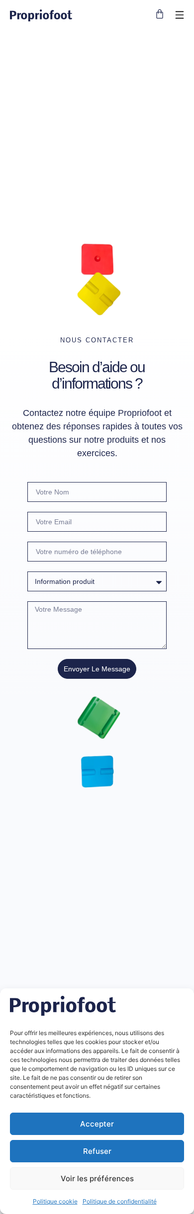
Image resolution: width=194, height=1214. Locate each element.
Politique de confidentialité (120, 1201)
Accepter (97, 1124)
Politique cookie (55, 1201)
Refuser (97, 1151)
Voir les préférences (97, 1178)
